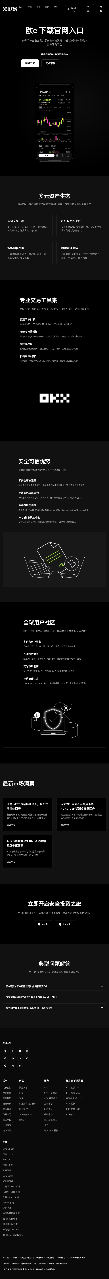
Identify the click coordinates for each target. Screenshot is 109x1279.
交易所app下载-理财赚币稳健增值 (53, 1263)
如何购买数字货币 (11, 1213)
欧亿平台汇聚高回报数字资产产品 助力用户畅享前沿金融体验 (29, 1269)
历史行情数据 (50, 1093)
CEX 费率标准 (51, 1098)
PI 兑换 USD (72, 1114)
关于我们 (7, 1087)
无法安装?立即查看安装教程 (54, 53)
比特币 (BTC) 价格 (11, 1186)
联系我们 (7, 1098)
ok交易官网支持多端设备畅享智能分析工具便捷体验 (33, 1257)
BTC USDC (8, 1149)
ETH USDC (8, 1154)
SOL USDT (8, 1175)
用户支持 (48, 1109)
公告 (46, 1125)
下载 (101, 9)
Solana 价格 (8, 1202)
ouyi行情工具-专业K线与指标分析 (71, 1257)
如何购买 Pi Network (13, 1235)
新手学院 (23, 1109)
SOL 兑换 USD (73, 1103)
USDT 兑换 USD (74, 1098)
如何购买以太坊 (10, 1224)
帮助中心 (48, 1114)
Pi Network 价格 (11, 1197)
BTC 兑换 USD (73, 1087)
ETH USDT (8, 1165)
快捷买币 (23, 1087)
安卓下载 (50, 63)
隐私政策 (7, 1109)
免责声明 (7, 1114)
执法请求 (7, 1125)
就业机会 (7, 1093)
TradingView (25, 1114)
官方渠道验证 (50, 1119)
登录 (88, 9)
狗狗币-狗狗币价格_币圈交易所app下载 (20, 1263)
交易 (21, 1098)
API (45, 1087)
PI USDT (7, 1170)
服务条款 (7, 1103)
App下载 (7, 1130)
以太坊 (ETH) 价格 (11, 1192)
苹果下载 (30, 63)
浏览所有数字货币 (27, 1103)
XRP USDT (8, 1181)
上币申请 (48, 1103)
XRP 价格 (7, 1208)
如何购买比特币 (10, 1218)
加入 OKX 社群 (51, 1130)
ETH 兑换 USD (73, 1093)
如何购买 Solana (11, 1229)
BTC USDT (8, 1159)
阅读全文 (11, 825)
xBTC (22, 1119)
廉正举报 (7, 1119)
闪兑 (21, 1093)
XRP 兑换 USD (73, 1109)
